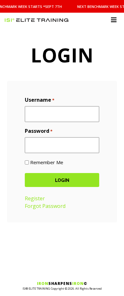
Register (35, 198)
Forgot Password (45, 206)
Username (39, 99)
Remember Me (46, 162)
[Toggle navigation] (114, 20)
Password (38, 130)
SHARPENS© (62, 283)
